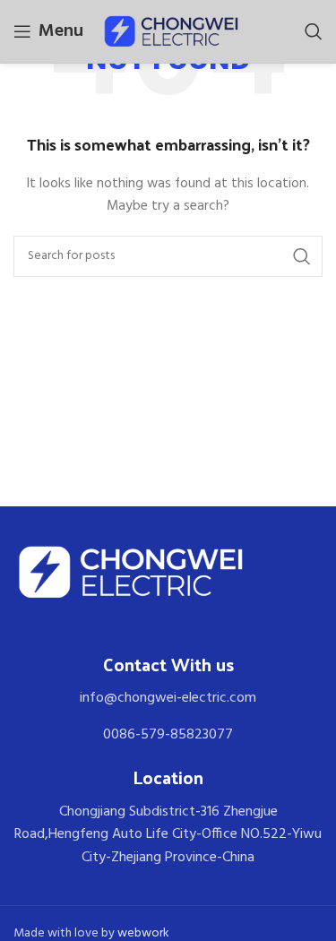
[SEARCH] (302, 256)
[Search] (314, 31)
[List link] (168, 699)
